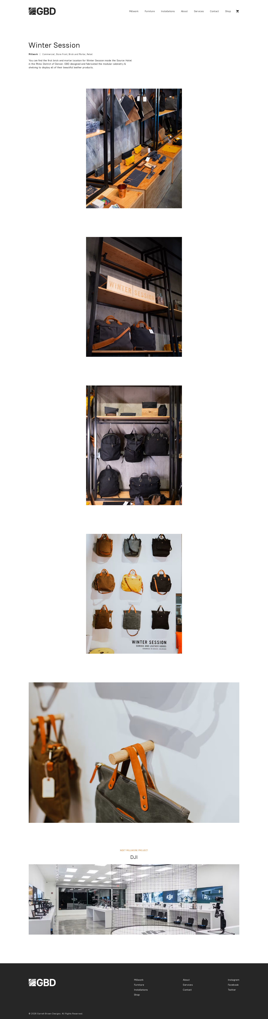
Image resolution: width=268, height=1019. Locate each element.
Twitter (232, 990)
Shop (228, 11)
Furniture (150, 11)
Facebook (233, 985)
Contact (214, 11)
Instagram (233, 980)
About (184, 11)
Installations (168, 11)
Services (199, 11)
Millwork (134, 11)
